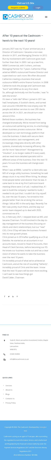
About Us (9, 390)
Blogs (8, 394)
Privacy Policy (11, 403)
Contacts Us (10, 398)
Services (9, 385)
